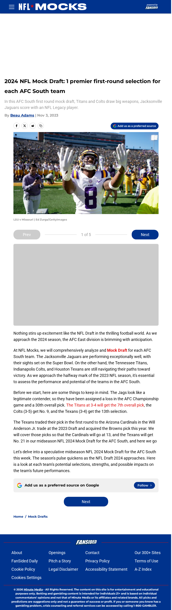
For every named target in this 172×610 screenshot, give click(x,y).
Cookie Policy (23, 569)
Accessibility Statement (106, 569)
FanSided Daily (24, 561)
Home (18, 517)
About (16, 552)
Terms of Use (146, 561)
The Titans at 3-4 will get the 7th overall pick (105, 405)
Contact (92, 552)
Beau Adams (22, 115)
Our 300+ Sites (148, 552)
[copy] (41, 126)
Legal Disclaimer (63, 569)
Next (145, 234)
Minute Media (33, 589)
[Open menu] (11, 6)
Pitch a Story (60, 561)
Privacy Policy (97, 561)
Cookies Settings (26, 577)
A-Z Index (143, 569)
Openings (57, 552)
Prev (27, 234)
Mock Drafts (37, 517)
